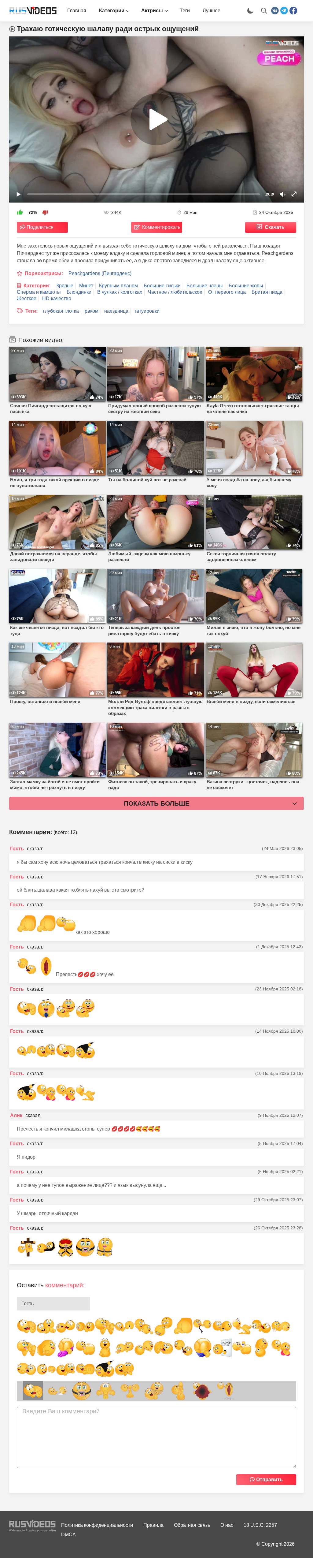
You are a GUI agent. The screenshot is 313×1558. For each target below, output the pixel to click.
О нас (226, 1525)
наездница (116, 311)
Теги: (31, 311)
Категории (111, 10)
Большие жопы (246, 285)
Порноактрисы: (44, 273)
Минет (86, 285)
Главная (76, 10)
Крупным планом (118, 285)
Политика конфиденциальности (97, 1525)
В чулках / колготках (119, 292)
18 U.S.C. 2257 (260, 1525)
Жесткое (26, 298)
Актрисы (152, 10)
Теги (185, 10)
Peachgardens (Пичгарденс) (99, 273)
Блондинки (79, 292)
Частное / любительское (175, 292)
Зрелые (64, 285)
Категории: (37, 285)
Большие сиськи (162, 285)
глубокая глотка (61, 311)
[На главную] (30, 10)
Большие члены (204, 285)
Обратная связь (192, 1525)
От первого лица (227, 292)
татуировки (147, 311)
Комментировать (161, 227)
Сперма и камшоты (39, 292)
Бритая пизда (267, 292)
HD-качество (56, 298)
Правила (153, 1525)
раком (91, 311)
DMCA (68, 1534)
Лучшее (211, 10)
